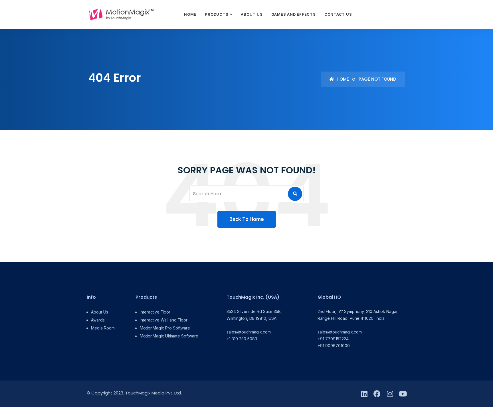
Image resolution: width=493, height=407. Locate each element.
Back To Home (246, 219)
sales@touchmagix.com (249, 331)
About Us (251, 14)
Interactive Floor (155, 312)
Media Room (103, 327)
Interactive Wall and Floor (163, 320)
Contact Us (338, 14)
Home (190, 14)
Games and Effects (293, 14)
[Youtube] (402, 393)
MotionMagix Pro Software (165, 327)
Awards (98, 320)
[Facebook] (377, 393)
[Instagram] (389, 393)
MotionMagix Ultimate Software (169, 335)
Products (216, 14)
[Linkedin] (364, 393)
